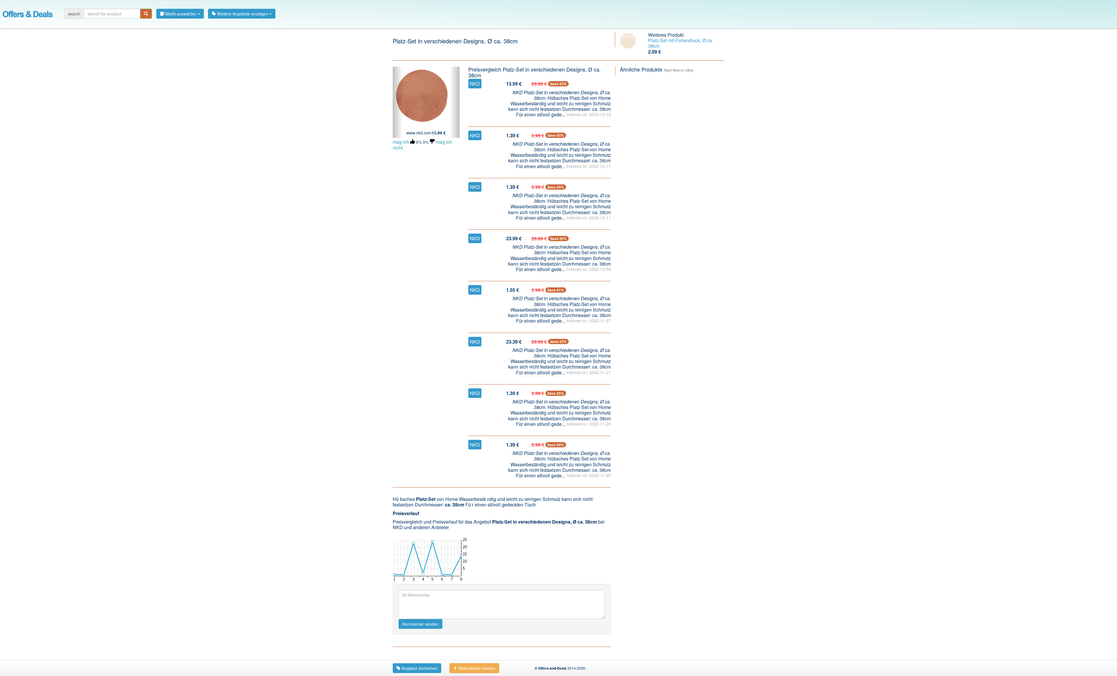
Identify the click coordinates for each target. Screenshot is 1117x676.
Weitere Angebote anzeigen (242, 14)
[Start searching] (146, 14)
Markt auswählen (181, 14)
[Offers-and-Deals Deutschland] (28, 13)
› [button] (454, 70)
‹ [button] (398, 70)
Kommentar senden (420, 624)
